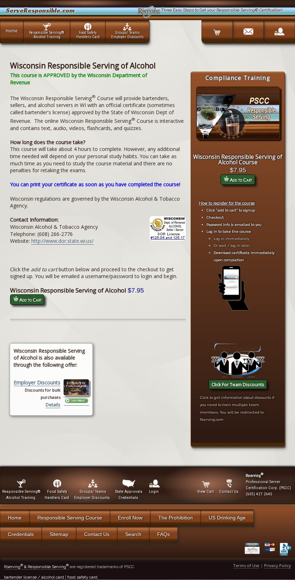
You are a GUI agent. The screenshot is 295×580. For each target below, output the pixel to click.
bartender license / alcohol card (34, 577)
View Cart (205, 491)
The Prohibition (175, 518)
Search (133, 534)
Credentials (21, 534)
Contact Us (96, 534)
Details (53, 405)
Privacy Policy (277, 565)
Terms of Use (246, 565)
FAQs (163, 534)
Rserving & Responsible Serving (36, 566)
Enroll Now (130, 518)
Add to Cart (240, 180)
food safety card (82, 577)
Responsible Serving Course (69, 518)
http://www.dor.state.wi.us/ (62, 240)
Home (12, 31)
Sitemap (59, 534)
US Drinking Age (227, 518)
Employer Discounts (37, 382)
